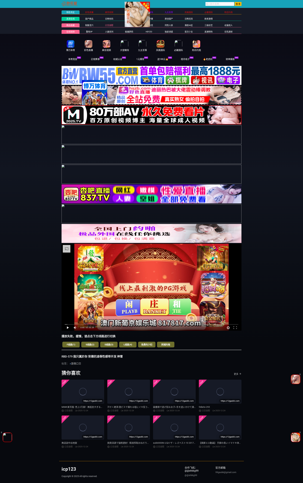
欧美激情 (209, 19)
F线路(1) (71, 344)
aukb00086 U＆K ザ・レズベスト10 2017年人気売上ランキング (184, 443)
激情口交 (76, 363)
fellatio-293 (204, 407)
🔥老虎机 (207, 59)
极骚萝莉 (129, 32)
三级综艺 (209, 25)
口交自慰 (109, 25)
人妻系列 (109, 32)
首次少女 (189, 32)
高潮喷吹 (209, 32)
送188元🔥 (162, 59)
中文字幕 (149, 19)
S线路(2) (90, 344)
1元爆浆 (140, 59)
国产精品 (89, 19)
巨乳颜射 (228, 32)
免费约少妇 (146, 344)
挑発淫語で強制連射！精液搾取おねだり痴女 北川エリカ (135, 443)
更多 (236, 374)
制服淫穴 (89, 25)
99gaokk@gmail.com (225, 472)
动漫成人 (228, 25)
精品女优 (149, 25)
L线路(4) (128, 344)
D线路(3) (109, 344)
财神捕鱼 (230, 59)
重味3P (89, 32)
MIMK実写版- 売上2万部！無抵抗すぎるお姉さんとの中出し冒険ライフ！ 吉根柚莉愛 (103, 407)
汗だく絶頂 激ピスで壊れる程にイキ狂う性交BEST (132, 407)
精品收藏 (70, 25)
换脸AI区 (189, 25)
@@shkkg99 (191, 475)
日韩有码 (109, 19)
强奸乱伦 (129, 25)
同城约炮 (165, 344)
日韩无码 (189, 19)
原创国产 (169, 19)
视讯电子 (185, 59)
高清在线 (70, 19)
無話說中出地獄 (69, 443)
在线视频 (70, 32)
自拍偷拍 (129, 19)
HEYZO (149, 32)
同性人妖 (169, 25)
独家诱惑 (169, 32)
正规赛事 (95, 59)
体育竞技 (72, 59)
